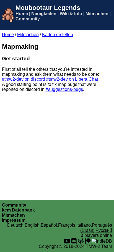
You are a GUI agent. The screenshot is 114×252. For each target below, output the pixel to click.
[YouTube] (67, 241)
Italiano (83, 225)
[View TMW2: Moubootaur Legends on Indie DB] (102, 241)
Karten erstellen (57, 34)
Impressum (13, 220)
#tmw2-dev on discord (23, 79)
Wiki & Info (71, 13)
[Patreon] (87, 241)
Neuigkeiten (43, 13)
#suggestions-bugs (64, 89)
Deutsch (15, 225)
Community (27, 19)
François (66, 225)
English (32, 225)
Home (21, 13)
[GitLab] (81, 241)
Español (49, 225)
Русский (103, 230)
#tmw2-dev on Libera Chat (72, 79)
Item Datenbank (18, 210)
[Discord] (74, 241)
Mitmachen (97, 13)
